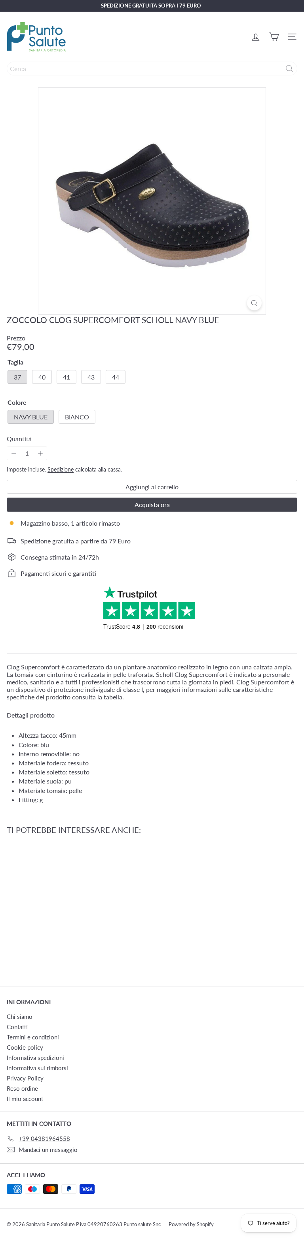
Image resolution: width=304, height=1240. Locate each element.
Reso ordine (22, 1088)
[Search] (289, 68)
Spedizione (61, 469)
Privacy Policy (25, 1078)
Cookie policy (25, 1047)
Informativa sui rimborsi (37, 1067)
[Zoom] (254, 302)
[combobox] (152, 68)
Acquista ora (152, 504)
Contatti (17, 1026)
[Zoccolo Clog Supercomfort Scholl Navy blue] (56, 905)
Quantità (19, 438)
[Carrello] (274, 36)
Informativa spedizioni (35, 1057)
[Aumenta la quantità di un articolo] (40, 453)
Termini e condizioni (33, 1037)
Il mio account (25, 1098)
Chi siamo (19, 1016)
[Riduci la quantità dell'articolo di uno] (14, 453)
